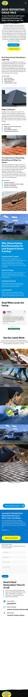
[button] (25, 3)
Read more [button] (5, 323)
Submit (5, 576)
